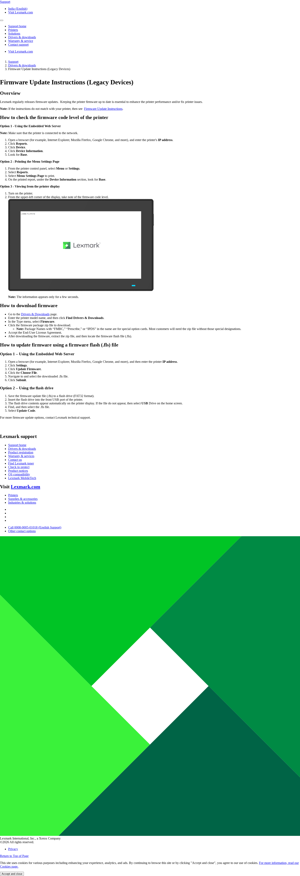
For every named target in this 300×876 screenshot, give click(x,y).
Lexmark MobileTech (22, 478)
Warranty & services (21, 456)
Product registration (20, 452)
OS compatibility (19, 474)
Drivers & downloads (22, 65)
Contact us (15, 459)
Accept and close (12, 873)
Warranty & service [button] (20, 41)
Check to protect (18, 467)
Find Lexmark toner (21, 463)
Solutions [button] (14, 33)
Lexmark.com (25, 486)
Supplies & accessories (23, 499)
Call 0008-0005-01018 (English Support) (34, 527)
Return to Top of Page (14, 856)
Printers (13, 495)
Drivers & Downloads (35, 314)
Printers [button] (13, 30)
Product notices (18, 470)
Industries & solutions (22, 502)
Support (13, 61)
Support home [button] (17, 26)
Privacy (13, 849)
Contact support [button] (18, 44)
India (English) (17, 8)
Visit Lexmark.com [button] (20, 12)
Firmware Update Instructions (103, 108)
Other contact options (22, 531)
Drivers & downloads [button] (22, 37)
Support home (17, 445)
